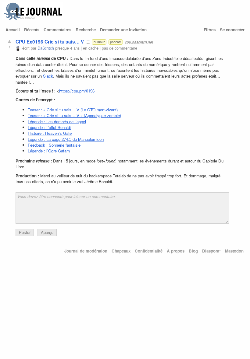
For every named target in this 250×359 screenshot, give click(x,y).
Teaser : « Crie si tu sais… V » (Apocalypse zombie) (74, 115)
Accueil (12, 30)
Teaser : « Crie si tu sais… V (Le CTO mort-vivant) (73, 110)
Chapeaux (121, 251)
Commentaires (57, 30)
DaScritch (46, 48)
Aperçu (47, 232)
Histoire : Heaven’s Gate (50, 133)
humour (99, 42)
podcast (115, 42)
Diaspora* (211, 251)
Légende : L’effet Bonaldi (49, 127)
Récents (31, 30)
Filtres (210, 30)
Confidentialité (148, 251)
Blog (193, 251)
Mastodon (234, 251)
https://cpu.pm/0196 (77, 91)
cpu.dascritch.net (139, 41)
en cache (90, 48)
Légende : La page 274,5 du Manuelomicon (66, 139)
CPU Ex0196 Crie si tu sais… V (50, 41)
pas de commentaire (119, 48)
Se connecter (232, 30)
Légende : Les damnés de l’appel (57, 121)
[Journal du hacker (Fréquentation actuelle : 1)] (32, 18)
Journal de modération (85, 251)
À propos (175, 251)
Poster (24, 232)
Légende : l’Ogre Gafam (49, 151)
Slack (48, 76)
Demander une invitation (123, 30)
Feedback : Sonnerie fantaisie (54, 145)
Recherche (86, 30)
